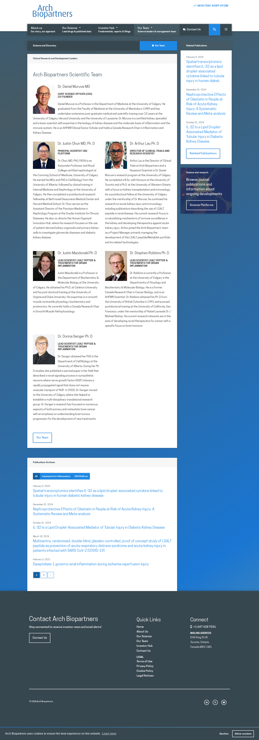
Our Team (157, 30)
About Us (142, 631)
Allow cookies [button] (243, 733)
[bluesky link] (223, 702)
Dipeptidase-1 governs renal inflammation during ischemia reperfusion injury (91, 564)
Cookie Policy (145, 671)
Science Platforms (201, 205)
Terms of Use (144, 661)
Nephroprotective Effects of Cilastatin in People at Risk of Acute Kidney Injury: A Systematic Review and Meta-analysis (206, 104)
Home (140, 627)
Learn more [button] (109, 733)
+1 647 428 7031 (204, 627)
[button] (226, 29)
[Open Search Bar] (214, 29)
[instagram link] (206, 702)
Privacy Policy (145, 666)
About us (43, 30)
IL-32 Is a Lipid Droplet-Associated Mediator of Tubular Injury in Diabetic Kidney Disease (99, 528)
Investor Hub (114, 30)
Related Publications (203, 153)
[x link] (215, 702)
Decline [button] (224, 733)
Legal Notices (145, 675)
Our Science (76, 30)
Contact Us (194, 29)
